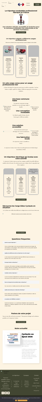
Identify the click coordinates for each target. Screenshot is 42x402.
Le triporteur (9, 3)
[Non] (40, 399)
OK (16, 400)
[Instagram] (3, 393)
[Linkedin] (5, 393)
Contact (26, 386)
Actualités (26, 383)
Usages (16, 383)
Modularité (16, 384)
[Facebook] (8, 393)
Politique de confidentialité (22, 400)
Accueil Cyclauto (4, 2)
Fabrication (28, 3)
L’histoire (27, 381)
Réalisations (28, 5)
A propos (3, 6)
